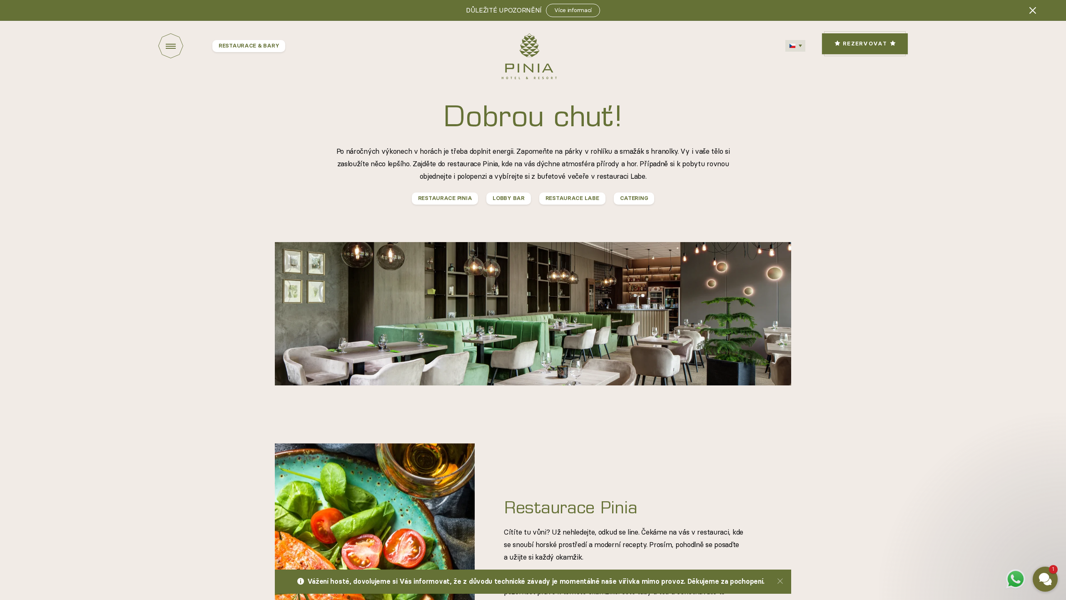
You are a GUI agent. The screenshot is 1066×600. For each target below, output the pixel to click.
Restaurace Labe (572, 198)
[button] (995, 505)
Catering (634, 198)
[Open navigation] (185, 45)
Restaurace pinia (445, 198)
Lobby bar (508, 198)
